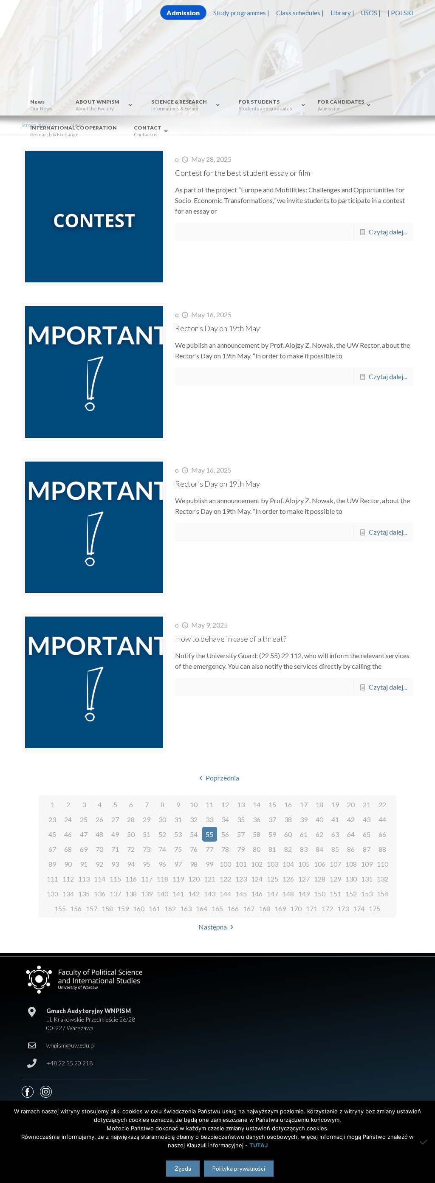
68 (68, 849)
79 (241, 849)
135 (84, 894)
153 (367, 894)
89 (52, 864)
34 (225, 819)
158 (107, 908)
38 (288, 819)
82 (288, 849)
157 (91, 908)
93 (115, 864)
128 (319, 879)
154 (382, 894)
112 (68, 879)
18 (319, 804)
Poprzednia (222, 778)
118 (162, 879)
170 (296, 908)
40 (319, 819)
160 (138, 908)
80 (256, 849)
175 (374, 908)
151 (335, 894)
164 (201, 908)
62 (319, 834)
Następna (212, 927)
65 (366, 834)
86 (351, 849)
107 (335, 864)
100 (225, 864)
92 (99, 864)
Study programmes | (241, 13)
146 (257, 894)
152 (351, 894)
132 (382, 879)
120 (194, 879)
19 (335, 804)
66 (382, 834)
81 (272, 849)
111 (52, 879)
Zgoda (183, 1168)
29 (146, 819)
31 (178, 819)
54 (194, 834)
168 (264, 908)
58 (256, 834)
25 (84, 819)
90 (68, 864)
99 (209, 864)
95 (146, 864)
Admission (183, 12)
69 (84, 849)
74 (162, 849)
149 (304, 894)
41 (335, 819)
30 (162, 819)
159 (123, 908)
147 (272, 894)
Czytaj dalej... (388, 232)
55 (209, 834)
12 (225, 804)
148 (288, 894)
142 (194, 894)
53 (178, 834)
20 (351, 804)
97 (178, 864)
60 (288, 834)
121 (209, 879)
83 (304, 849)
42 (351, 819)
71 (115, 849)
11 (209, 804)
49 (115, 834)
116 (131, 879)
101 (241, 864)
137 (115, 894)
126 (288, 879)
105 (304, 864)
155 (60, 908)
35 (241, 819)
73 (146, 849)
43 (366, 819)
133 (52, 894)
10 (194, 804)
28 (131, 819)
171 (311, 908)
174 (358, 908)
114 (99, 879)
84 (319, 849)
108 (351, 864)
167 (248, 908)
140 (162, 894)
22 (382, 804)
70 (99, 849)
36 (256, 819)
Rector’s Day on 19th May (217, 328)
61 (304, 834)
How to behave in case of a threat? (230, 638)
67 (52, 849)
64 (351, 834)
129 (335, 879)
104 (288, 864)
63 (335, 834)
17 (304, 804)
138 (131, 894)
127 (304, 879)
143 (209, 894)
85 (335, 849)
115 (115, 879)
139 (147, 894)
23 (52, 819)
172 (327, 908)
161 (154, 908)
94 (131, 864)
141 (178, 894)
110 (382, 864)
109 (367, 864)
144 (225, 894)
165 (217, 908)
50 (131, 834)
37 (272, 819)
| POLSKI (400, 13)
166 (233, 908)
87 (366, 849)
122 (225, 879)
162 (170, 908)
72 (131, 849)
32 (194, 819)
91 (84, 864)
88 (382, 849)
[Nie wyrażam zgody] (424, 1142)
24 (68, 819)
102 (257, 864)
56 (225, 834)
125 (272, 879)
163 (186, 908)
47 (84, 834)
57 (241, 834)
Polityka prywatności (238, 1168)
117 (147, 879)
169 (280, 908)
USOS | (371, 13)
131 (367, 879)
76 (194, 849)
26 (99, 819)
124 (257, 879)
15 (272, 804)
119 (178, 879)
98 (194, 864)
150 (319, 894)
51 (146, 834)
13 (241, 804)
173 (343, 908)
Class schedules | (300, 13)
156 (76, 908)
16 (288, 804)
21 (366, 804)
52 (162, 834)
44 (382, 819)
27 (115, 819)
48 (99, 834)
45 (52, 834)
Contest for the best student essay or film (242, 172)
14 (256, 804)
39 (304, 819)
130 (351, 879)
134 (68, 894)
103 (272, 864)
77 (209, 849)
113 (84, 879)
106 (319, 864)
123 (241, 879)
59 (272, 834)
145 (241, 894)
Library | (342, 13)
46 (68, 834)
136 (99, 894)
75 (178, 849)
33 (209, 819)
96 (162, 864)
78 (225, 849)
